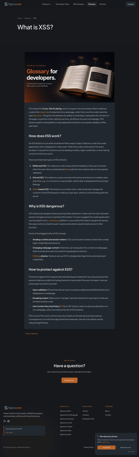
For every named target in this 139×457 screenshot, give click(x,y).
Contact (131, 4)
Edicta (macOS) (65, 434)
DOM (35, 189)
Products (46, 4)
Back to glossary (31, 333)
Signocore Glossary (67, 419)
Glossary (91, 4)
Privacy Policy (89, 447)
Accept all (106, 447)
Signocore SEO (65, 411)
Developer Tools (62, 4)
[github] (5, 421)
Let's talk (10, 432)
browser (38, 115)
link (65, 169)
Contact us (69, 380)
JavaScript (45, 112)
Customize (131, 451)
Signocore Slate (65, 430)
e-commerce (53, 220)
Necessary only (125, 447)
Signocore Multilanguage (69, 415)
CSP (62, 306)
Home (19, 18)
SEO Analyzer (78, 4)
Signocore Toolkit (66, 427)
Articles (103, 4)
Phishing (36, 256)
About (107, 411)
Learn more (105, 442)
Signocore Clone (66, 423)
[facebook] (8, 421)
